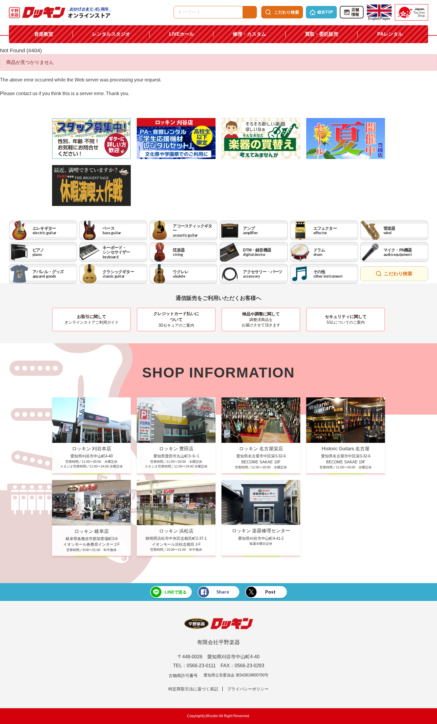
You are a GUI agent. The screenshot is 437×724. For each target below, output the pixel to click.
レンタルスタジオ (111, 34)
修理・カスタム (249, 34)
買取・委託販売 (321, 34)
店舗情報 (355, 12)
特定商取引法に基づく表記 (193, 689)
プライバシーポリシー (248, 689)
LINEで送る (176, 592)
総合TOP (325, 12)
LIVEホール (181, 34)
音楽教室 (43, 34)
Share (222, 591)
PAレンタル (390, 34)
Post (270, 591)
